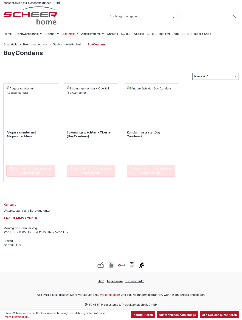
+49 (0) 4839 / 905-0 (20, 218)
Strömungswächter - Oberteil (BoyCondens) (89, 134)
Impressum (115, 281)
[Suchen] (174, 16)
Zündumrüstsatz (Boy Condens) (144, 134)
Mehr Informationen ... (17, 316)
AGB (101, 281)
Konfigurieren (143, 315)
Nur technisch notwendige (177, 315)
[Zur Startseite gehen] (30, 15)
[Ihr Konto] (234, 16)
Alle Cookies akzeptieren (219, 315)
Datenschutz (134, 281)
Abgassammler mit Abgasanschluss (21, 134)
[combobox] (139, 16)
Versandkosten (110, 294)
